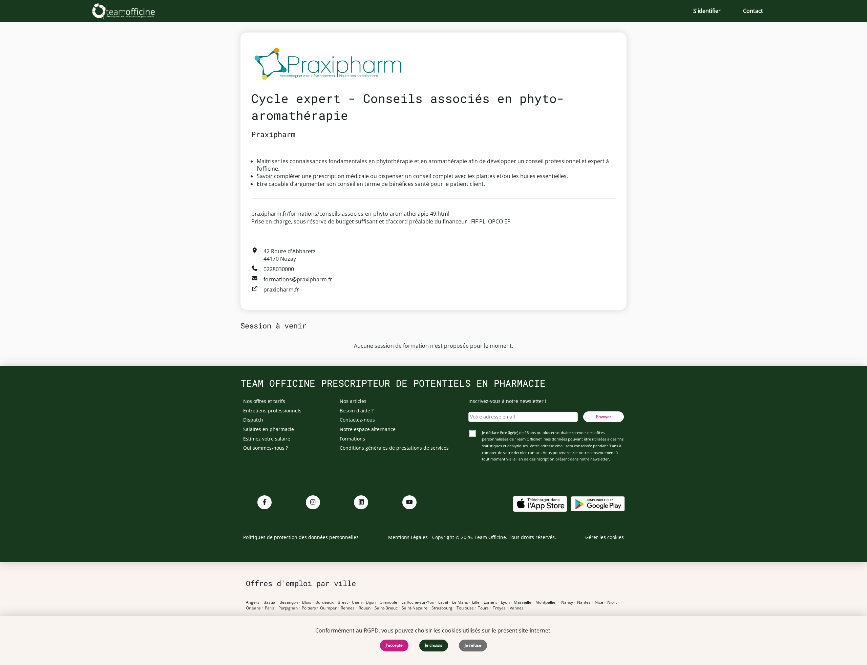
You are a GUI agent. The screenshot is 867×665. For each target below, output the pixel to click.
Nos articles (353, 401)
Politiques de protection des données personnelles (301, 537)
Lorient (490, 602)
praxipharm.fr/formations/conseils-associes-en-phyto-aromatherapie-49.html (350, 213)
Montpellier (546, 602)
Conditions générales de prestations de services (394, 448)
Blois (306, 602)
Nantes (584, 602)
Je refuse (473, 645)
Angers (252, 602)
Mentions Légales (408, 537)
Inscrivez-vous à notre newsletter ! (507, 401)
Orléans (253, 608)
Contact (753, 11)
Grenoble (388, 602)
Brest (343, 602)
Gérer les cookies (604, 537)
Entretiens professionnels (272, 410)
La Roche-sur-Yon (417, 602)
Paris (269, 608)
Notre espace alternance (368, 429)
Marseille (522, 602)
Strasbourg (441, 608)
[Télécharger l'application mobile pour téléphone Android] (598, 503)
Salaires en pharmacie (268, 429)
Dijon (371, 602)
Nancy (567, 602)
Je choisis (433, 645)
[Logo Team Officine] (131, 11)
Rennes (348, 608)
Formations (352, 438)
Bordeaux (324, 602)
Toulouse (465, 608)
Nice (599, 602)
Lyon (505, 602)
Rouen (365, 608)
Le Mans (460, 602)
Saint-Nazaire (414, 608)
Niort (612, 602)
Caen (357, 602)
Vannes (517, 608)
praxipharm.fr (281, 289)
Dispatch (253, 419)
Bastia (269, 602)
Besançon (288, 602)
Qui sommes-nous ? (265, 448)
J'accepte (394, 645)
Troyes (499, 608)
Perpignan (288, 608)
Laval (443, 602)
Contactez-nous (357, 419)
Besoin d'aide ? (357, 410)
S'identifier (707, 11)
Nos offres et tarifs (264, 401)
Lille (476, 602)
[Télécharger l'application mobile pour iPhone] (540, 503)
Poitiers (309, 608)
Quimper (328, 608)
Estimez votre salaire (266, 438)
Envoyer (603, 417)
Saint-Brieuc (386, 608)
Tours (483, 608)
